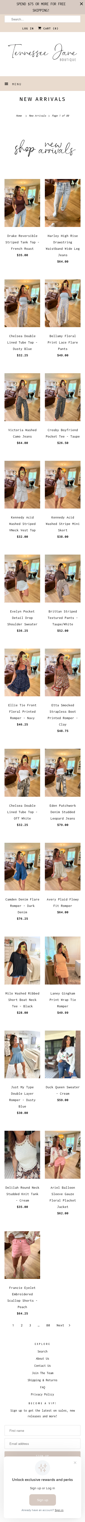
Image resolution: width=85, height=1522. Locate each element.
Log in (28, 28)
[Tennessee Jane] (42, 54)
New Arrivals (42, 99)
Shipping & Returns (42, 1380)
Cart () (50, 28)
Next (61, 1325)
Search (42, 1351)
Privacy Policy (42, 1394)
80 (48, 1325)
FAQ (42, 1387)
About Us (42, 1358)
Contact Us (42, 1365)
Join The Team (42, 1373)
